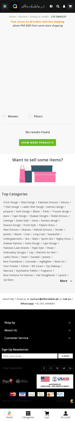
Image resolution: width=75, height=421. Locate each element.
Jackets (7, 234)
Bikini (35, 238)
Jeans (6, 216)
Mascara (8, 270)
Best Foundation (12, 261)
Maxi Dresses (11, 229)
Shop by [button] (9, 322)
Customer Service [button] (16, 338)
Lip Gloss (8, 279)
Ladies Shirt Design (33, 206)
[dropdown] (64, 6)
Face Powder (10, 266)
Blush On (59, 261)
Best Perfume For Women (18, 275)
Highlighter (45, 261)
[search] (58, 6)
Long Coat (39, 234)
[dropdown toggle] (50, 6)
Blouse (65, 202)
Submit (66, 356)
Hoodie (59, 229)
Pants (46, 211)
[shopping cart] (70, 6)
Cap (31, 252)
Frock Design (10, 202)
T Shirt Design (11, 206)
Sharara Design (12, 225)
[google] (70, 368)
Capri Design (19, 216)
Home (12, 16)
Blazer (36, 211)
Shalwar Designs (39, 216)
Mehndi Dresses (43, 229)
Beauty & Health (39, 16)
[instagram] (50, 368)
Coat (27, 234)
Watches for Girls (46, 252)
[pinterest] (57, 368)
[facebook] (44, 368)
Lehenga (8, 220)
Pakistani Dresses (48, 202)
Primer (25, 266)
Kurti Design (23, 211)
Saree (35, 220)
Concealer (30, 261)
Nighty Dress (63, 238)
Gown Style (22, 220)
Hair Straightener (45, 275)
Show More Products (37, 142)
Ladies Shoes (10, 257)
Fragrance (46, 270)
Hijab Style (38, 247)
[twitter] (64, 368)
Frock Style (30, 225)
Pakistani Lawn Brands (16, 247)
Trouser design (60, 211)
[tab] (66, 280)
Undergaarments (12, 238)
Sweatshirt (53, 234)
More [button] (63, 281)
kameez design (55, 206)
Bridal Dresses (59, 216)
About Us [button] (10, 330)
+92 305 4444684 (45, 303)
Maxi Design (28, 202)
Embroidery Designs (14, 252)
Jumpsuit (8, 211)
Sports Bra (47, 238)
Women (22, 16)
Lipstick (62, 275)
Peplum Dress (47, 225)
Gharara (26, 229)
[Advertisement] (37, 69)
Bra (27, 238)
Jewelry (46, 257)
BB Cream (37, 266)
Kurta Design (32, 243)
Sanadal (35, 257)
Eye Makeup (53, 266)
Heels (24, 257)
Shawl (50, 247)
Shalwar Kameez (12, 243)
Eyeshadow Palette (27, 270)
